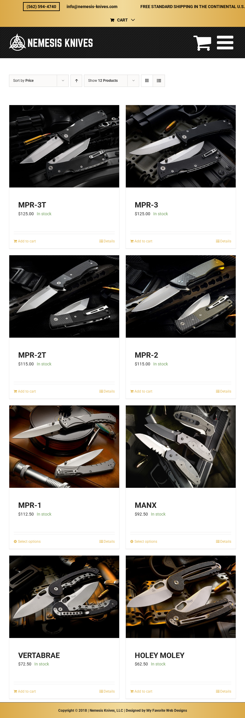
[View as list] (159, 81)
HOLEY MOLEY (159, 655)
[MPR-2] (181, 296)
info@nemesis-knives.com (92, 6)
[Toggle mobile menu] (226, 42)
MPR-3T (32, 205)
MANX (146, 505)
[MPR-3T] (64, 146)
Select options (29, 541)
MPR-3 (146, 205)
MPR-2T (32, 355)
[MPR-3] (181, 146)
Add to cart (27, 241)
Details (109, 241)
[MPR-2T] (64, 296)
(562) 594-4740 (41, 6)
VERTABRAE (39, 655)
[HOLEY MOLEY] (181, 597)
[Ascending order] (76, 81)
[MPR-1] (64, 446)
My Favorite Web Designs (166, 710)
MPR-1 (30, 505)
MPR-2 (146, 355)
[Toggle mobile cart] (202, 42)
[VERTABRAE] (64, 597)
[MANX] (181, 446)
